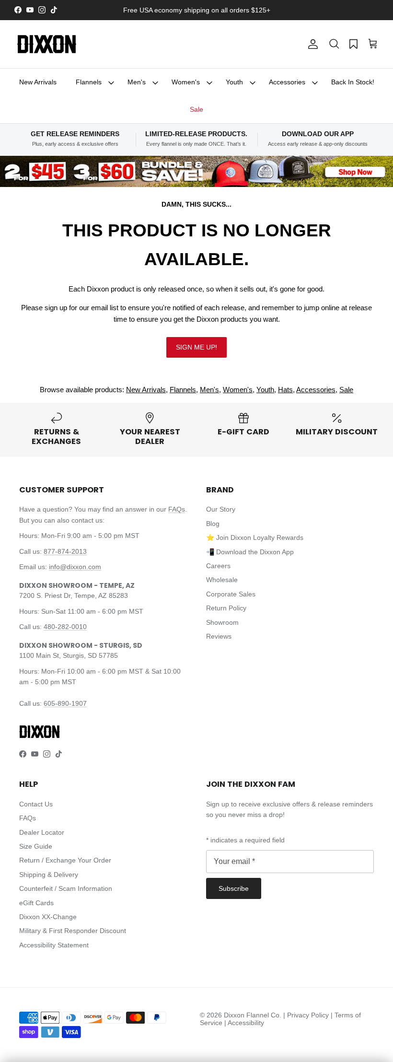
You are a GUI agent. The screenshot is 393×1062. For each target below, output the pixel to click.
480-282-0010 (65, 626)
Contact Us (36, 804)
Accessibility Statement (54, 945)
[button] (334, 44)
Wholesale (222, 580)
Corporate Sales (230, 594)
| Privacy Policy (307, 1015)
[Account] (311, 44)
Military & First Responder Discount (72, 930)
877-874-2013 (65, 551)
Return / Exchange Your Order (65, 860)
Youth (234, 82)
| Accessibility (244, 1023)
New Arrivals (38, 82)
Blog (213, 523)
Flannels (89, 82)
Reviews (218, 636)
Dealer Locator (41, 832)
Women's (186, 82)
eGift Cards (36, 903)
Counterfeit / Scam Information (65, 888)
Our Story (220, 509)
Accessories (287, 82)
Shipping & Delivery (48, 874)
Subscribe (234, 888)
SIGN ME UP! (196, 347)
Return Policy (226, 608)
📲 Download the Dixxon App (250, 552)
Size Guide (35, 846)
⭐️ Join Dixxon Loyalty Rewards (254, 537)
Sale (196, 109)
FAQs (176, 509)
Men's (136, 82)
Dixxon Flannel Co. (252, 1015)
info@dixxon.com (75, 567)
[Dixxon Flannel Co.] (46, 44)
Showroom (222, 622)
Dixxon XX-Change (48, 917)
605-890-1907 (65, 703)
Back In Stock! (352, 82)
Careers (218, 566)
